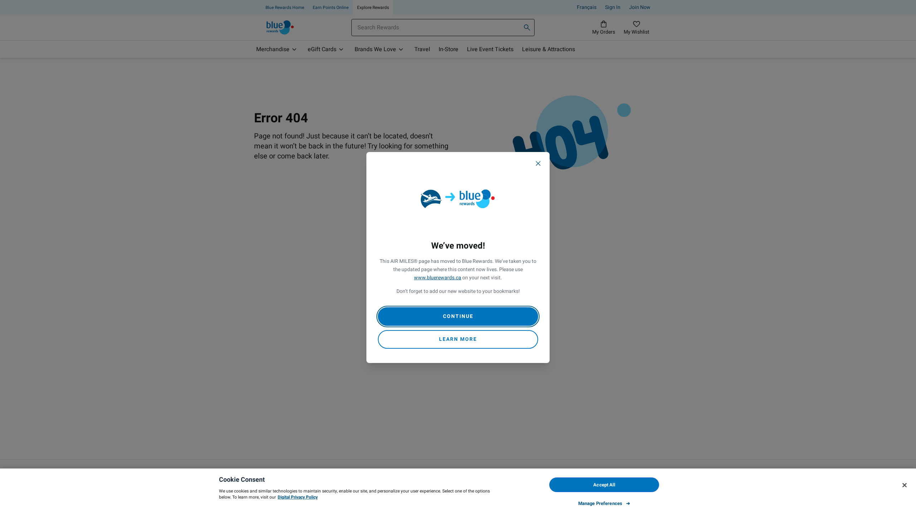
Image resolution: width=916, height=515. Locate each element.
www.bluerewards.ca (437, 277)
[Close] (538, 163)
